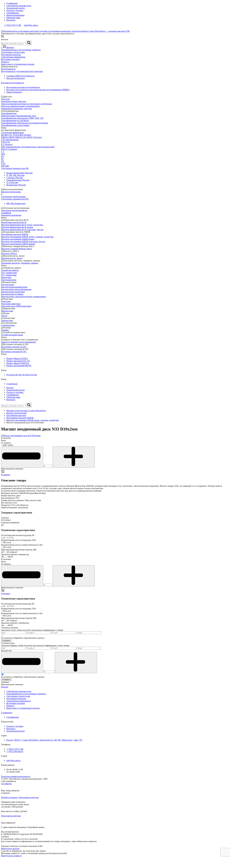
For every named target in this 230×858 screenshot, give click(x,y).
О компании (12, 3)
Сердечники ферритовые (12, 132)
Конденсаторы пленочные (13, 292)
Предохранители (8, 280)
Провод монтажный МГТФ (18, 366)
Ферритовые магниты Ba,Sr (13, 222)
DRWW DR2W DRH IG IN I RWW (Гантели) (21, 137)
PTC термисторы (9, 275)
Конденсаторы (7, 284)
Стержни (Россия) (14, 178)
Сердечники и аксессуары (13, 52)
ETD (3, 163)
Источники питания (10, 59)
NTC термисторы (9, 272)
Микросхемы (7, 311)
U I (2, 151)
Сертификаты (12, 13)
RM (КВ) (5, 166)
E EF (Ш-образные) (10, 140)
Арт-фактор (6, 783)
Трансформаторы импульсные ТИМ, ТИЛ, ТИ (22, 118)
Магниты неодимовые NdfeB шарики (18, 244)
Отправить (6, 641)
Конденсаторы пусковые (12, 294)
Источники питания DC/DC (14, 351)
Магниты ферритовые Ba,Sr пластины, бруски (22, 229)
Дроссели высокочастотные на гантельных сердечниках (26, 104)
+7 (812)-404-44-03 (14, 751)
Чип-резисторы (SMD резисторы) (16, 306)
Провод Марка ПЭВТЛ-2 (17, 363)
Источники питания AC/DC (14, 347)
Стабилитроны (8, 325)
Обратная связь (13, 17)
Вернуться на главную (11, 856)
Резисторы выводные (10, 304)
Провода (5, 62)
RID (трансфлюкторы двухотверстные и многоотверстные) (28, 147)
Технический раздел (15, 8)
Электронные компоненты (13, 57)
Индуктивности (8, 69)
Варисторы (6, 277)
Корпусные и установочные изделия (17, 64)
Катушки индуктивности (12, 83)
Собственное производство (18, 6)
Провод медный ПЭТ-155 (18, 361)
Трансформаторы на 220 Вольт (15, 120)
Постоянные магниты (11, 54)
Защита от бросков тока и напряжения (18, 342)
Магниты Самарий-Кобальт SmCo (16, 249)
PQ (2, 156)
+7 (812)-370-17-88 (14, 749)
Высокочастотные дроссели (13, 101)
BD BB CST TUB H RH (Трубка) (16, 135)
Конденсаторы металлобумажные (16, 289)
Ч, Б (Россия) (12, 182)
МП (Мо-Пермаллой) (16, 203)
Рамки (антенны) (14, 92)
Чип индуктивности (15, 78)
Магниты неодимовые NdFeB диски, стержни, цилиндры (27, 237)
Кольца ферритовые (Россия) (19, 173)
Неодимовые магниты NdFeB (14, 234)
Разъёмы (5, 330)
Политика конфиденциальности (15, 776)
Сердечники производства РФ (15, 168)
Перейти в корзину (9, 797)
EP (2, 159)
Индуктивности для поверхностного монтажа (22, 71)
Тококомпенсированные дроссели (16, 108)
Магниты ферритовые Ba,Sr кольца (17, 227)
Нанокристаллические (11, 215)
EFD (3, 154)
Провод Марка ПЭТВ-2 (17, 358)
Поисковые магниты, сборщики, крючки (19, 263)
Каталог (10, 387)
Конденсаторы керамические (14, 287)
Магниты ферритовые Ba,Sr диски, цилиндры (22, 225)
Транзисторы (7, 320)
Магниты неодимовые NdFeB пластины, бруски (23, 241)
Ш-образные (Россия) (16, 185)
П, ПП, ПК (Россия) (15, 175)
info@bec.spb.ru (13, 760)
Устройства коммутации (12, 335)
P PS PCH (5, 142)
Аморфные (6, 213)
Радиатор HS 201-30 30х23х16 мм (21, 375)
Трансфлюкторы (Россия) (17, 180)
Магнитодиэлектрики (11, 192)
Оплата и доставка (14, 10)
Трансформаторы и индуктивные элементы (21, 50)
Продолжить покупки (29, 797)
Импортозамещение (15, 15)
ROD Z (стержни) (9, 149)
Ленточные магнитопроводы (14, 210)
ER (2, 161)
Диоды (4, 316)
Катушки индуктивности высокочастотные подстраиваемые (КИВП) (37, 90)
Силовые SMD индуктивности (20, 76)
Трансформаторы (9, 113)
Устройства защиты (10, 270)
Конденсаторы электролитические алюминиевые (23, 296)
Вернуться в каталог (10, 848)
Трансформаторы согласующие (15, 125)
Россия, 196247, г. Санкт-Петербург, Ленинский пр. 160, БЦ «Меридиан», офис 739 (44, 740)
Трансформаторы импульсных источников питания (24, 123)
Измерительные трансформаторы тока (18, 116)
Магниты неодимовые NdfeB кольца (17, 239)
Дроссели (5, 99)
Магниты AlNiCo (9, 253)
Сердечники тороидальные (13, 196)
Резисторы (6, 301)
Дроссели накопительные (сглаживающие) (20, 106)
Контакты (10, 20)
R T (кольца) (6, 144)
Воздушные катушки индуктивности (23, 87)
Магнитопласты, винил (11, 258)
